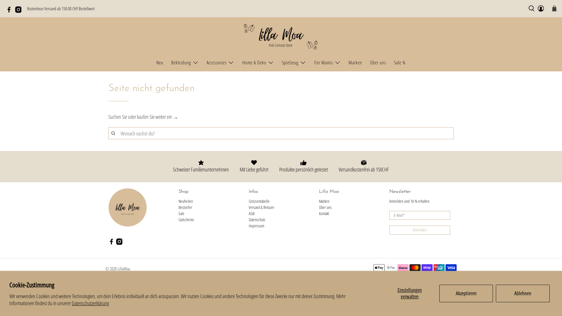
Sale (181, 213)
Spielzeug (290, 62)
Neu (159, 62)
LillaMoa (124, 269)
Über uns (378, 62)
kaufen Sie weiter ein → (157, 116)
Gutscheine (186, 219)
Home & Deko (254, 62)
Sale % (400, 62)
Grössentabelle (259, 201)
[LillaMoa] (281, 37)
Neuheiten (186, 201)
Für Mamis (323, 62)
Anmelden (420, 230)
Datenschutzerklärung (90, 303)
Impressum (256, 226)
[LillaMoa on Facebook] (10, 11)
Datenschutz (257, 219)
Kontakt (324, 213)
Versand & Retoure (261, 207)
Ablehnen (522, 293)
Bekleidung (181, 62)
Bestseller (185, 207)
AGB (251, 213)
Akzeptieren (466, 293)
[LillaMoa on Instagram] (20, 11)
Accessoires (217, 62)
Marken (355, 62)
